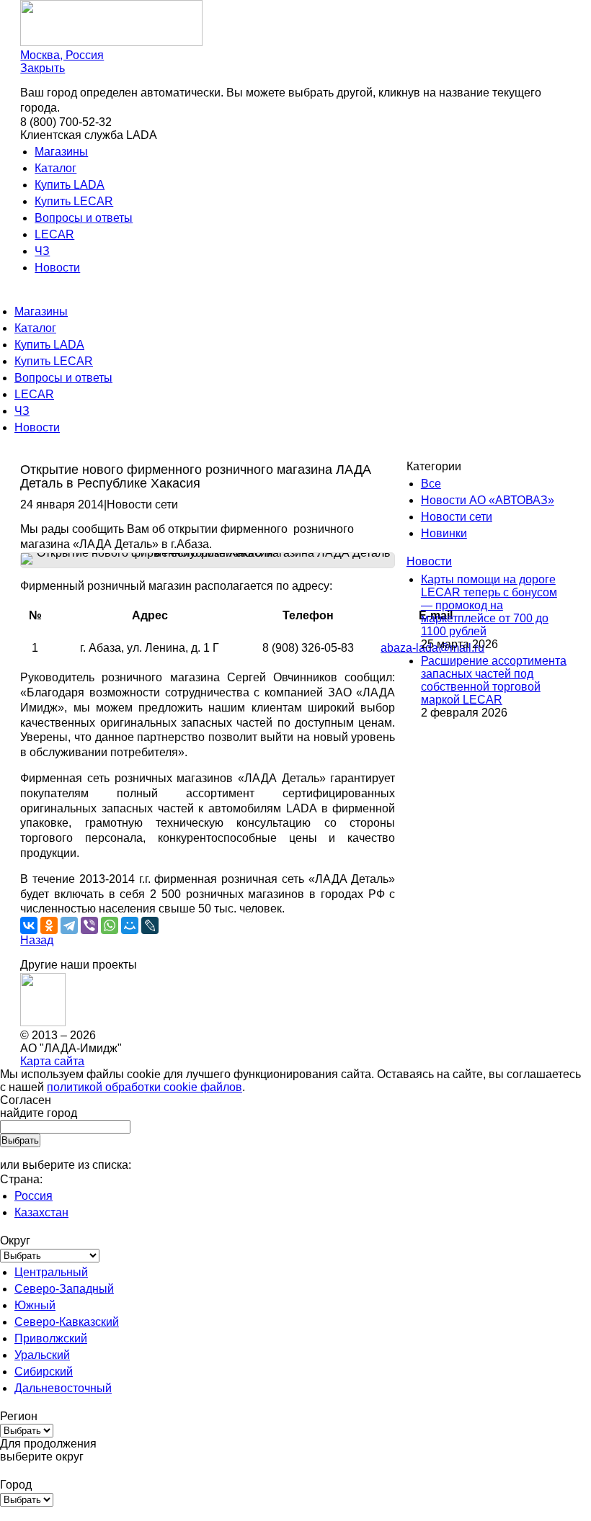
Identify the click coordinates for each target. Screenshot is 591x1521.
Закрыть (42, 68)
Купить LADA (70, 185)
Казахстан (41, 1212)
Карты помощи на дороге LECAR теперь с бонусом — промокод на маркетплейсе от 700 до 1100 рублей (489, 605)
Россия (33, 1196)
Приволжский (50, 1338)
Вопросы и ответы (84, 218)
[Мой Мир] (129, 925)
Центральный (51, 1272)
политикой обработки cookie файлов (144, 1087)
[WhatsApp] (109, 925)
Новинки (444, 533)
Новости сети (456, 517)
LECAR (54, 234)
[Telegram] (69, 925)
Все (431, 483)
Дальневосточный (63, 1388)
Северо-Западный (64, 1289)
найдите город (38, 1113)
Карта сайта (52, 1061)
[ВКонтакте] (28, 925)
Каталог (55, 168)
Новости (57, 267)
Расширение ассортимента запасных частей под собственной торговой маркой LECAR (493, 680)
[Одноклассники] (49, 925)
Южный (34, 1305)
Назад (36, 940)
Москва (62, 55)
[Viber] (89, 925)
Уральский (42, 1355)
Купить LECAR (74, 201)
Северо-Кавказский (66, 1322)
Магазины (61, 151)
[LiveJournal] (150, 925)
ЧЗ (42, 251)
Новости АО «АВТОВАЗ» (487, 500)
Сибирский (43, 1371)
